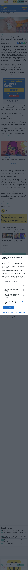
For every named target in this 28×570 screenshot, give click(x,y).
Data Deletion (6, 312)
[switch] (23, 285)
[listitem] (14, 282)
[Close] (25, 257)
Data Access (14, 312)
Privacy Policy (22, 312)
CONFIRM (8, 307)
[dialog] (14, 285)
